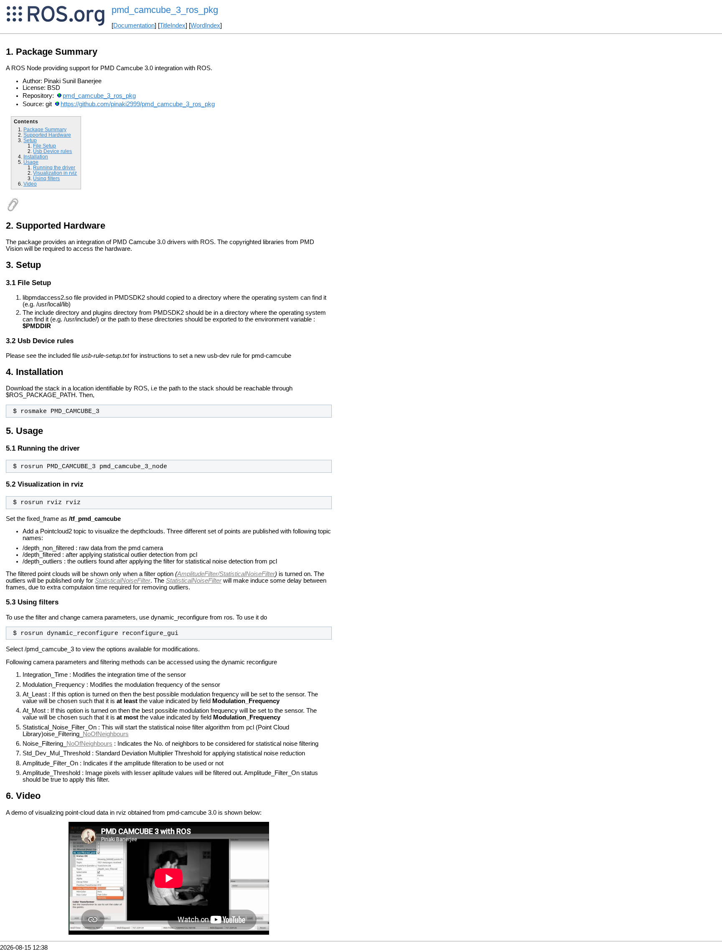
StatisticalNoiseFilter (122, 580)
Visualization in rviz (55, 173)
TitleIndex (173, 25)
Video (30, 183)
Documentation (134, 25)
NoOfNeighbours (106, 734)
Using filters (46, 178)
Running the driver (54, 167)
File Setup (44, 145)
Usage (30, 162)
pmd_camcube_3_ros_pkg (99, 95)
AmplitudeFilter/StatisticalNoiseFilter (226, 574)
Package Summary (44, 129)
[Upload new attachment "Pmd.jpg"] (12, 209)
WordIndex (205, 25)
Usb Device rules (52, 151)
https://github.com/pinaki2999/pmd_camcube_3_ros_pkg (138, 104)
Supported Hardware (47, 135)
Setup (30, 140)
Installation (35, 156)
